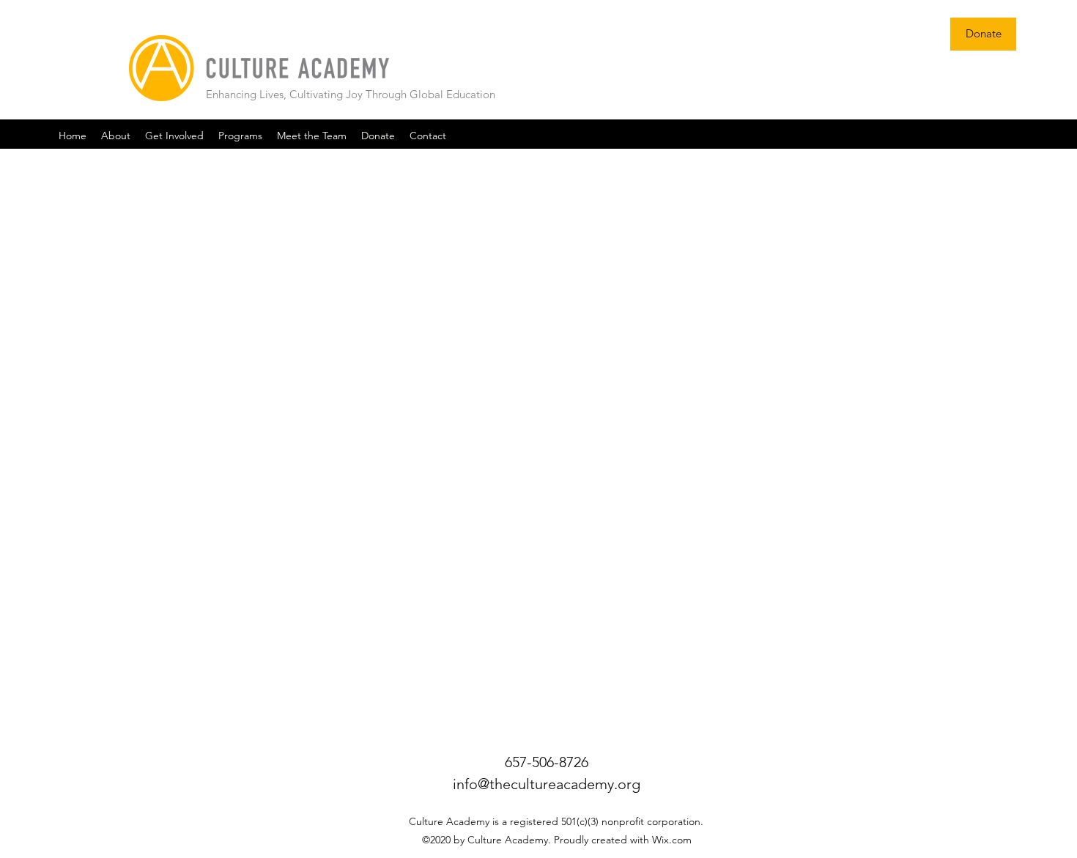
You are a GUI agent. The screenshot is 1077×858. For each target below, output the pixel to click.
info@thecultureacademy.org (546, 784)
